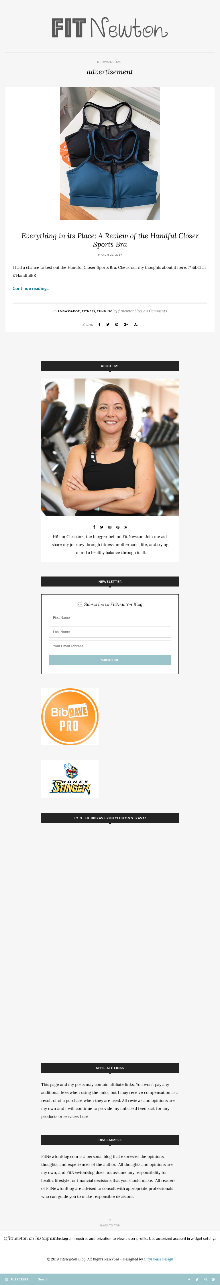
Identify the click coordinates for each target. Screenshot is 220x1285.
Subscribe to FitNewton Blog (113, 604)
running (105, 311)
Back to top (110, 1225)
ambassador (69, 311)
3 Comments (156, 311)
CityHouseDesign (158, 1259)
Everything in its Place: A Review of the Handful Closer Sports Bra (110, 240)
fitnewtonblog (130, 311)
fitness (88, 311)
